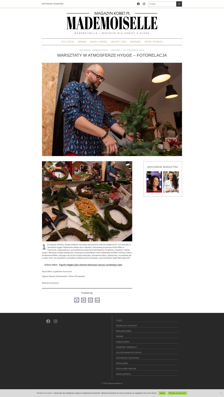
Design (115, 50)
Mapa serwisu (123, 374)
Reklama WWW (123, 331)
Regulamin (122, 363)
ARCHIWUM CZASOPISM (52, 4)
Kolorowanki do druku (129, 352)
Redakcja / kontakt (126, 326)
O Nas (119, 320)
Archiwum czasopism (127, 358)
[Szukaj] (179, 4)
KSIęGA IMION (122, 342)
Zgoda (162, 393)
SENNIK (119, 336)
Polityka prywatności (177, 393)
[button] (76, 300)
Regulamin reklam (126, 368)
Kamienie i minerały (126, 347)
